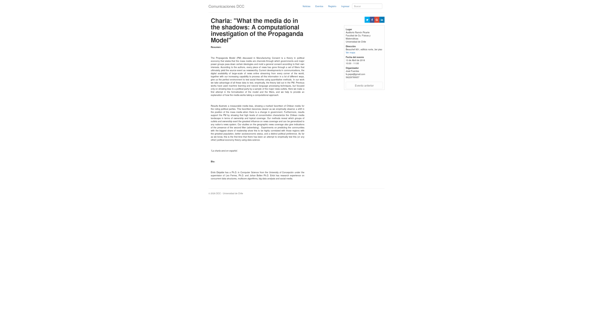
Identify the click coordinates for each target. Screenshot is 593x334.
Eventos (319, 6)
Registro (332, 6)
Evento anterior (364, 85)
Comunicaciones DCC (226, 6)
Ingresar (345, 6)
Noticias (306, 6)
